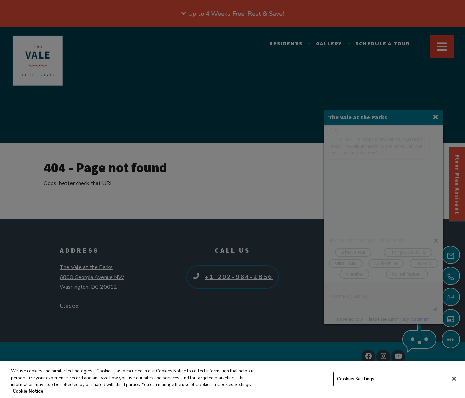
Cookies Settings (355, 379)
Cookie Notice (28, 391)
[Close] (454, 378)
